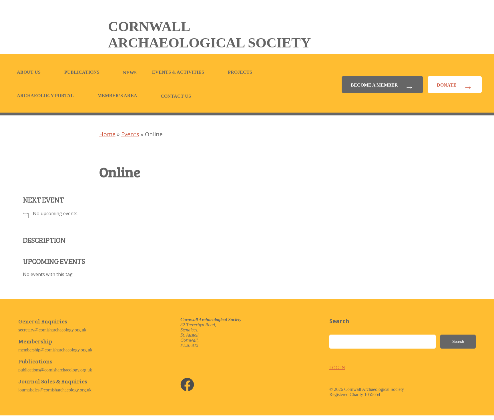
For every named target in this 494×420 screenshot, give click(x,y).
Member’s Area (117, 95)
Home (107, 134)
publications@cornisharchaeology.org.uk (55, 369)
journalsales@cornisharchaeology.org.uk (54, 389)
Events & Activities (178, 72)
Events (130, 134)
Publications (81, 72)
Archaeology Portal (45, 95)
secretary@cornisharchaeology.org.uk (52, 329)
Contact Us (176, 96)
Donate (447, 85)
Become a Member (374, 85)
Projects (240, 72)
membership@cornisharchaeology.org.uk (55, 349)
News (130, 72)
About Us (29, 72)
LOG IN (337, 367)
